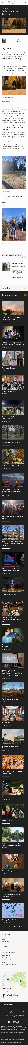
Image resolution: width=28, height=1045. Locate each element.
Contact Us (4, 943)
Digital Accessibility (14, 1012)
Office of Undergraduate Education (9, 964)
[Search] (3, 2)
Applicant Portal (5, 939)
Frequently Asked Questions (8, 936)
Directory (4, 962)
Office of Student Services (7, 967)
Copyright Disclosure (12, 1011)
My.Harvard (4, 946)
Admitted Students (6, 941)
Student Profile (16, 277)
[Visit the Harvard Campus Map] (14, 980)
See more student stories (10, 927)
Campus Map (4, 957)
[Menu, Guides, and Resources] (25, 2)
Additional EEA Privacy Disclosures (16, 1029)
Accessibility (21, 1011)
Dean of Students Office (7, 959)
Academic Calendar (6, 955)
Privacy (5, 1011)
